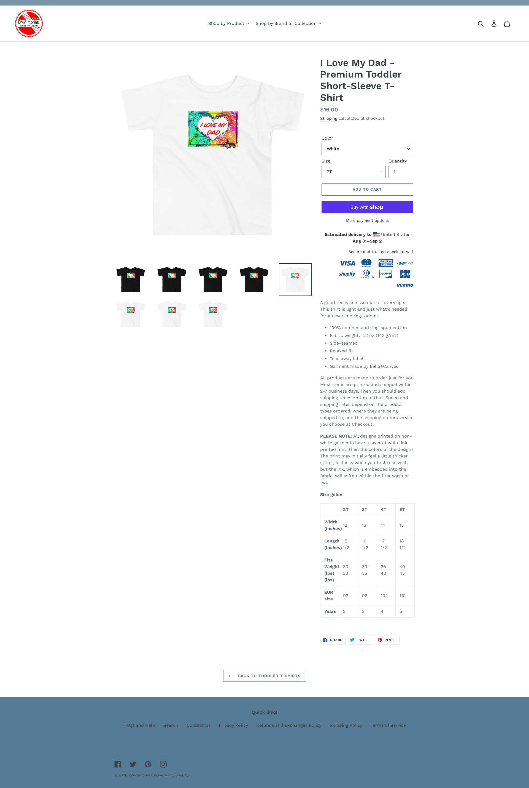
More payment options (367, 220)
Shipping (328, 118)
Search (170, 725)
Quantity (397, 161)
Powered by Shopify (171, 775)
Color (327, 138)
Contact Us (198, 725)
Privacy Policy (233, 725)
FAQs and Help (139, 725)
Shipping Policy (346, 725)
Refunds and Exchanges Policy (289, 725)
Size (326, 161)
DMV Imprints (140, 775)
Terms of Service (388, 725)
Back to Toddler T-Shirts (269, 675)
